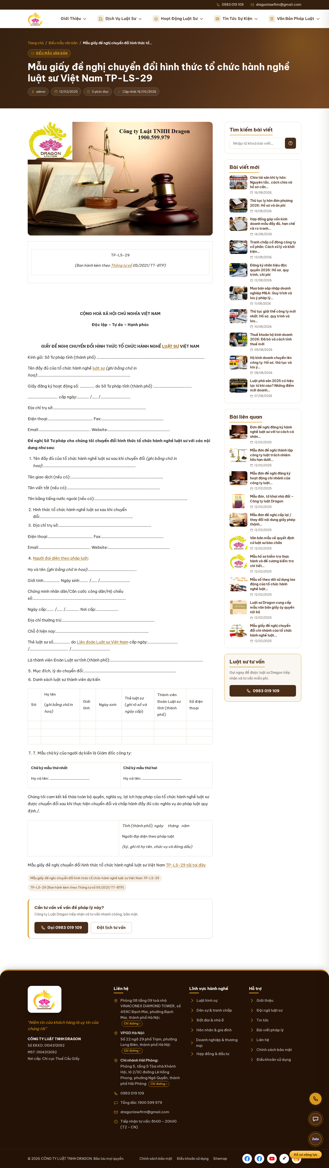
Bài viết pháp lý (270, 1030)
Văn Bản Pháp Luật (295, 18)
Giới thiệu (265, 1000)
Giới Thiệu (71, 18)
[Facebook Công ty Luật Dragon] (247, 1158)
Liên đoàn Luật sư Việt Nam (102, 642)
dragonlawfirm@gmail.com (144, 1112)
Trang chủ (36, 43)
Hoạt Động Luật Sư (179, 18)
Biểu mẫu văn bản (63, 43)
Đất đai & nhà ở (210, 1020)
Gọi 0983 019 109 (64, 927)
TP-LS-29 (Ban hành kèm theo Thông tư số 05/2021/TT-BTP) (77, 887)
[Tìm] (290, 143)
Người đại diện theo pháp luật (60, 558)
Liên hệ (263, 1040)
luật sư (98, 368)
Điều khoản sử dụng (274, 1059)
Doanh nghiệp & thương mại (217, 1043)
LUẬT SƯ (170, 346)
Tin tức (262, 1020)
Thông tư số (121, 265)
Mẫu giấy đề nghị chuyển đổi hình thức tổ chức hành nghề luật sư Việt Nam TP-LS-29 (94, 878)
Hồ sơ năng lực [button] (305, 1154)
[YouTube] (272, 1158)
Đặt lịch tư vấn (111, 927)
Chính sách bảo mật (274, 1049)
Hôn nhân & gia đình (214, 1030)
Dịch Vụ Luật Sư (120, 18)
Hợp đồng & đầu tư (213, 1053)
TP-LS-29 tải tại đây (186, 865)
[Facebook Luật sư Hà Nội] (259, 1158)
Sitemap (220, 1158)
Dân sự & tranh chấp (214, 1010)
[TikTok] (284, 1158)
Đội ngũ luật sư (269, 1010)
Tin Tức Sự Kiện (237, 18)
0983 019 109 (266, 690)
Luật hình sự (207, 1000)
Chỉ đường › (132, 1023)
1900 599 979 (150, 1102)
